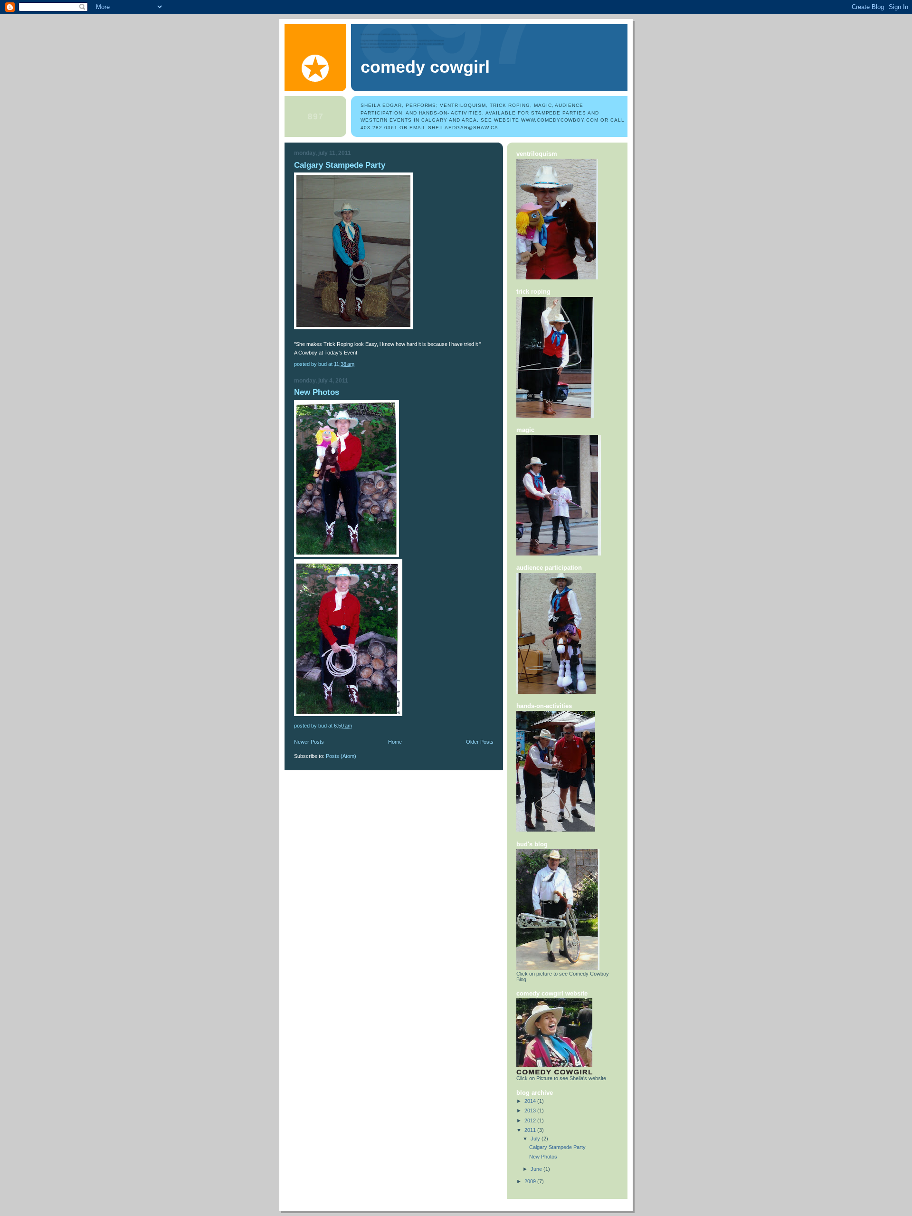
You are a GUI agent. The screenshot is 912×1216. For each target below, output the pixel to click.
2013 (530, 1110)
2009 (530, 1181)
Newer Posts (309, 742)
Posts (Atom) (341, 756)
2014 (530, 1101)
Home (395, 742)
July (536, 1138)
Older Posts (480, 742)
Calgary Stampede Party (339, 165)
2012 (530, 1120)
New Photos (316, 392)
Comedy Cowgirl (425, 67)
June (537, 1169)
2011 (530, 1130)
